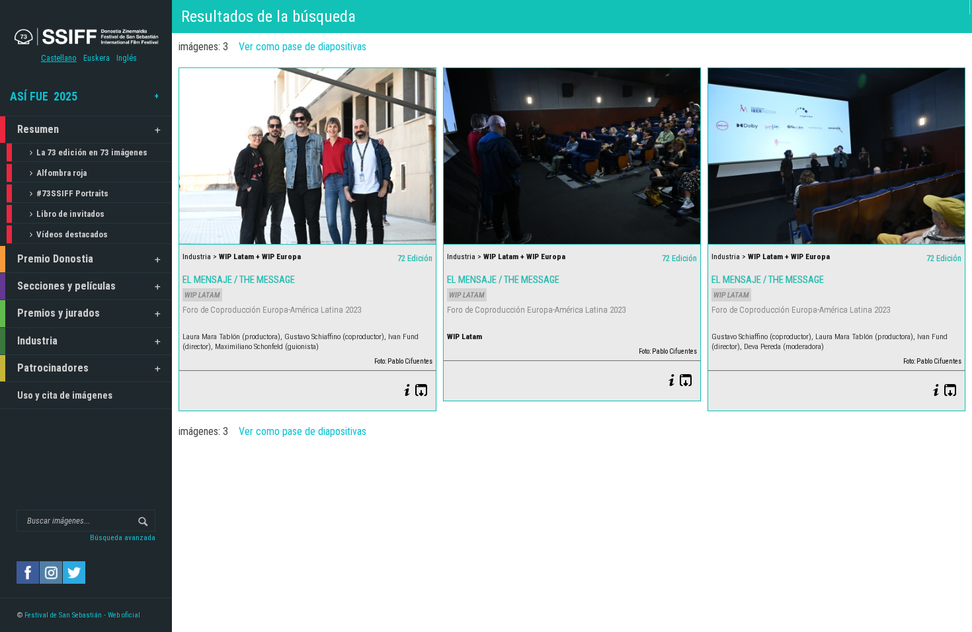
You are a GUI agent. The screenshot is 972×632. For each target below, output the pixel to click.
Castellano (59, 58)
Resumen (38, 129)
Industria (37, 341)
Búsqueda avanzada (122, 537)
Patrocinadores (53, 368)
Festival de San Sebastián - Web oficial (82, 615)
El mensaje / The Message (238, 280)
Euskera (96, 58)
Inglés (126, 58)
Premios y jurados (58, 313)
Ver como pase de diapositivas (302, 46)
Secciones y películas (66, 286)
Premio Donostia (55, 259)
